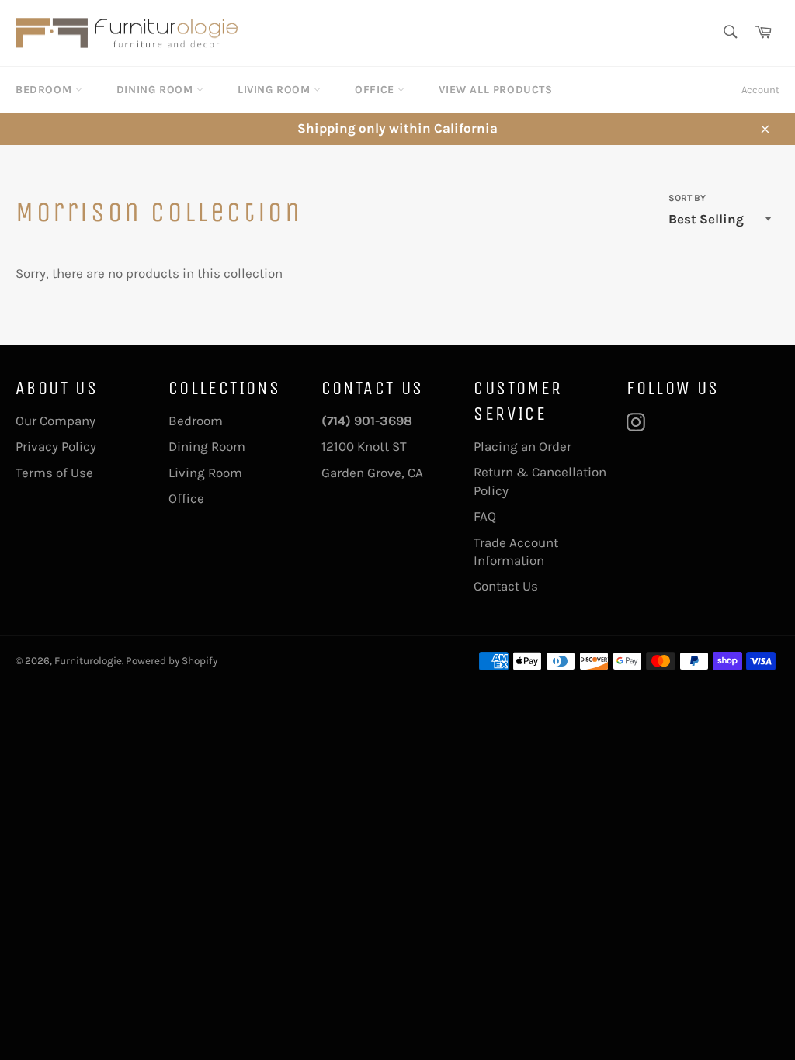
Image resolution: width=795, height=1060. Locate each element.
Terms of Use (54, 472)
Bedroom (45, 89)
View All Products (495, 89)
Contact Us (506, 586)
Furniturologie (88, 661)
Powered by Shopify (171, 661)
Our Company (55, 420)
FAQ (485, 516)
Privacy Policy (56, 446)
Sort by (687, 197)
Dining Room (156, 89)
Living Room (276, 89)
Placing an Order (522, 446)
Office (376, 89)
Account (760, 89)
